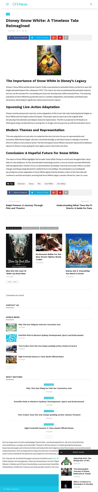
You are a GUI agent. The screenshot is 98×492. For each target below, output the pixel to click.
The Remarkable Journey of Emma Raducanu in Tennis (82, 471)
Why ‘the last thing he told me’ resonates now (39, 325)
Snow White (49, 184)
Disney (31, 184)
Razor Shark (56, 458)
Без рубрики (49, 384)
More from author (30, 228)
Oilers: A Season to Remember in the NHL (83, 483)
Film (8, 14)
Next (15, 282)
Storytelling (61, 184)
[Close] (61, 452)
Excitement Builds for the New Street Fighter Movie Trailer (48, 257)
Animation (21, 184)
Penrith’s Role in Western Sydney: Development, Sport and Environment (50, 335)
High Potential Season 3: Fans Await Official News (41, 357)
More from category (49, 228)
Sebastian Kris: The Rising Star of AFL (82, 459)
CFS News (20, 4)
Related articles (14, 228)
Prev (10, 282)
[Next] (12, 367)
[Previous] (8, 367)
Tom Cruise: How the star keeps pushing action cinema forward (47, 346)
